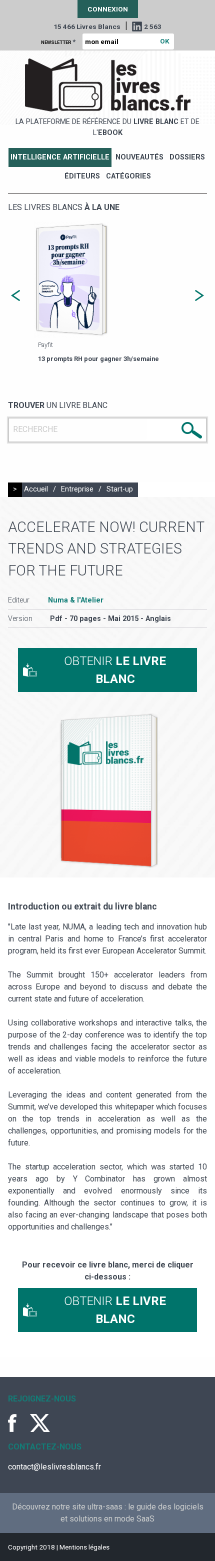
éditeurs (82, 176)
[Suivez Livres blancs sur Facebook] (18, 1423)
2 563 (153, 26)
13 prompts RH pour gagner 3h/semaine (98, 358)
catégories (128, 176)
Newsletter (58, 42)
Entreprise (77, 489)
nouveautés (140, 157)
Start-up (119, 489)
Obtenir (115, 670)
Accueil (36, 489)
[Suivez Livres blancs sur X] (40, 1423)
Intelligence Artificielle (60, 157)
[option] (107, 293)
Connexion (108, 9)
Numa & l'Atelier (76, 600)
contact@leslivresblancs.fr (54, 1467)
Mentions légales (85, 1547)
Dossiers (187, 157)
